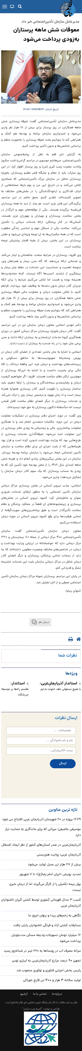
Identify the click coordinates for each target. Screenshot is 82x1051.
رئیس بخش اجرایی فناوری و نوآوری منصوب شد (48, 970)
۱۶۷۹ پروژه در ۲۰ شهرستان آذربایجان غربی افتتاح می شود (41, 819)
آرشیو (24, 994)
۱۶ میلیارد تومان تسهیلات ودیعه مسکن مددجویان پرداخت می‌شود (46, 938)
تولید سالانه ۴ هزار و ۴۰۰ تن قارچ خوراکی (52, 980)
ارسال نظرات (66, 718)
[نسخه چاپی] (68, 639)
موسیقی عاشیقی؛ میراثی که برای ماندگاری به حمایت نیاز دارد (43, 832)
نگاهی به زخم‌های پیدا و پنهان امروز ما (54, 915)
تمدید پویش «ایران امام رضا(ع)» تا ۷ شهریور (50, 874)
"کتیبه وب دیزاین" (32, 1009)
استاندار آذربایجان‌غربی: (58, 684)
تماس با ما (39, 994)
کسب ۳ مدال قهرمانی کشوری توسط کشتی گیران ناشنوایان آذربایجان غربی (41, 903)
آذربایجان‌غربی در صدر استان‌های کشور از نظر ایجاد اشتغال (41, 845)
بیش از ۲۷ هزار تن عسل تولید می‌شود (54, 864)
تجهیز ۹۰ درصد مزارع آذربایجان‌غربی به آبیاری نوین (46, 961)
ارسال (63, 763)
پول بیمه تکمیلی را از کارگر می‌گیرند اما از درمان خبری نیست (45, 887)
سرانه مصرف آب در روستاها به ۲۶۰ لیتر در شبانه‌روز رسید (42, 951)
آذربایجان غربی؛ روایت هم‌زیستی (59, 855)
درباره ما (57, 994)
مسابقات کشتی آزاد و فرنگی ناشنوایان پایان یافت (47, 925)
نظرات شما (67, 655)
